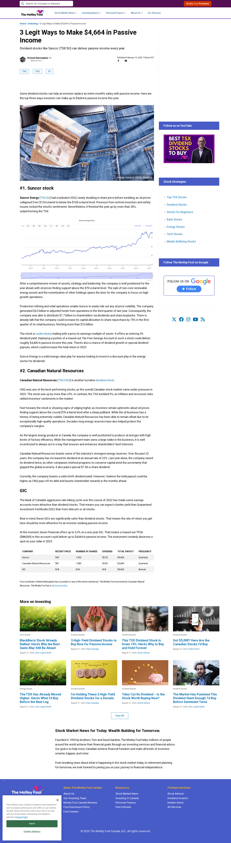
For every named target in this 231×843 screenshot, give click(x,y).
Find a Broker (123, 807)
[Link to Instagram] (188, 319)
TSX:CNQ (64, 380)
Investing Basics (90, 12)
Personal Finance (115, 12)
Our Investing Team (74, 798)
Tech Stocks (174, 234)
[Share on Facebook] (118, 61)
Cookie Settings (32, 831)
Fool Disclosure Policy (76, 807)
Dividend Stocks (177, 204)
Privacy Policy (21, 817)
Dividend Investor (178, 798)
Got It (32, 823)
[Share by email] (125, 61)
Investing (33, 23)
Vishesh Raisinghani (37, 58)
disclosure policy (59, 585)
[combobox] (68, 4)
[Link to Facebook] (181, 319)
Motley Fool (197, 3)
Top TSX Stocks (177, 197)
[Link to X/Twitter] (174, 319)
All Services (174, 807)
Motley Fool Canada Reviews (80, 802)
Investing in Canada (127, 798)
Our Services (154, 12)
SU (49, 71)
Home (23, 23)
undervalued (43, 333)
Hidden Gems (176, 802)
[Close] (57, 800)
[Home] (3, 780)
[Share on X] (122, 61)
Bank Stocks (174, 219)
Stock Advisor (176, 793)
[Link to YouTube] (195, 319)
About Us (135, 12)
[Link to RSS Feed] (202, 319)
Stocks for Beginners (180, 212)
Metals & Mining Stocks (181, 241)
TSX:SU (45, 197)
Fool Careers (71, 811)
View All (119, 715)
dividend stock (105, 380)
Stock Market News (65, 12)
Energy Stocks (176, 226)
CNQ (24, 71)
